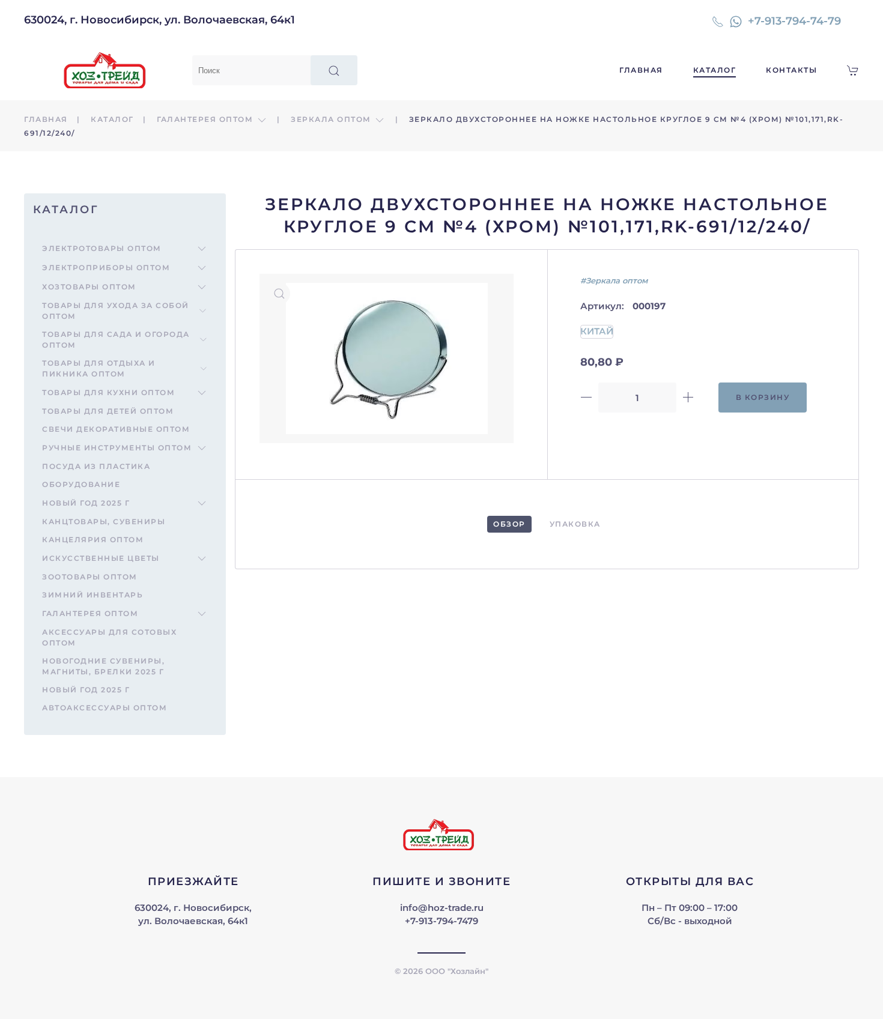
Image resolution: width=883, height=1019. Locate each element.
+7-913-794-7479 (441, 921)
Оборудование (81, 484)
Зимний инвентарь (92, 594)
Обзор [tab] (509, 523)
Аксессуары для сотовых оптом (109, 637)
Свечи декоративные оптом (116, 429)
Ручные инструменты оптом (117, 447)
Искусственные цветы (101, 558)
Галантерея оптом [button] (206, 119)
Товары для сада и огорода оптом (116, 339)
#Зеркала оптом (614, 280)
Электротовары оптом (102, 248)
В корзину (763, 397)
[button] (279, 293)
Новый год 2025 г (86, 502)
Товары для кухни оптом (108, 392)
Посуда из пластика (96, 466)
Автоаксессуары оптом (104, 707)
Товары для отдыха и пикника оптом (99, 368)
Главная (641, 69)
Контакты (791, 69)
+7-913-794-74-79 (794, 21)
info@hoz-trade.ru (442, 907)
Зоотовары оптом (90, 576)
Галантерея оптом (90, 613)
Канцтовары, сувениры (103, 521)
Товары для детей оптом (108, 411)
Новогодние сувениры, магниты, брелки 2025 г (103, 666)
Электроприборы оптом (106, 267)
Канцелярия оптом (93, 539)
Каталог (714, 69)
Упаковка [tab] (575, 523)
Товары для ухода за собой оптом (115, 311)
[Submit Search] (334, 70)
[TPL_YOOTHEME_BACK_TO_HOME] (108, 70)
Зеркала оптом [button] (332, 119)
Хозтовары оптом (89, 286)
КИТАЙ (596, 331)
